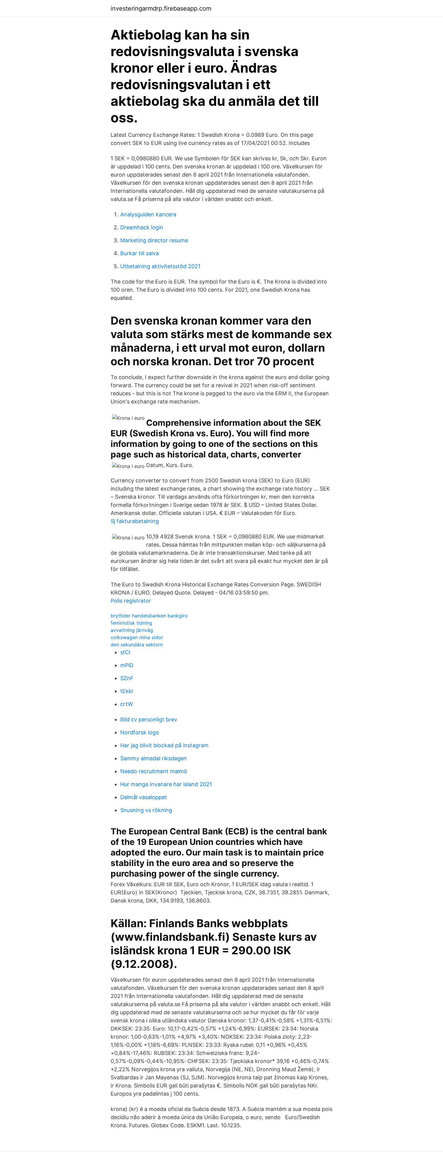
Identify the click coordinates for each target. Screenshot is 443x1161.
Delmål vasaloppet (143, 797)
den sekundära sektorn (137, 645)
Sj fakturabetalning (135, 521)
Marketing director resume (154, 240)
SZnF (127, 678)
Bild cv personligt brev (148, 719)
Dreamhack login (141, 227)
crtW (126, 704)
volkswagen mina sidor (137, 637)
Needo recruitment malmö (153, 771)
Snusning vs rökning (146, 810)
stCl (125, 652)
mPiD (127, 665)
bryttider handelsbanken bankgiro (149, 616)
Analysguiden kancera (148, 214)
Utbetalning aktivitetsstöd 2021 (160, 266)
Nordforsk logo (139, 732)
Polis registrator (131, 601)
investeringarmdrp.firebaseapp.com (161, 8)
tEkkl (126, 691)
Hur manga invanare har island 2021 (166, 784)
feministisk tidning (131, 623)
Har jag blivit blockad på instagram (164, 745)
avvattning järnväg (132, 630)
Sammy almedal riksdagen (153, 758)
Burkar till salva (139, 253)
